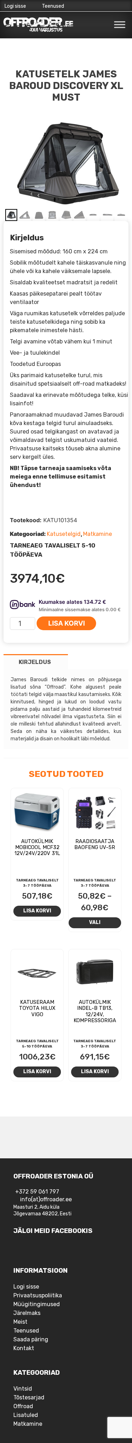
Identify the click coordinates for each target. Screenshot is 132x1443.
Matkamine (97, 534)
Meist (20, 1321)
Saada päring (30, 1339)
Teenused (53, 6)
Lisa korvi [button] (37, 910)
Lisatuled (25, 1415)
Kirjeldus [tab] (35, 662)
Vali (94, 922)
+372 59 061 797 (37, 1191)
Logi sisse (15, 6)
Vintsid (22, 1388)
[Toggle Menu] (119, 24)
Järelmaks (26, 1313)
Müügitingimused (36, 1304)
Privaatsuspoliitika (37, 1295)
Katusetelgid (64, 534)
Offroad (23, 1406)
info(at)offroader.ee (46, 1199)
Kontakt (23, 1348)
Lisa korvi (66, 623)
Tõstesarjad (28, 1397)
